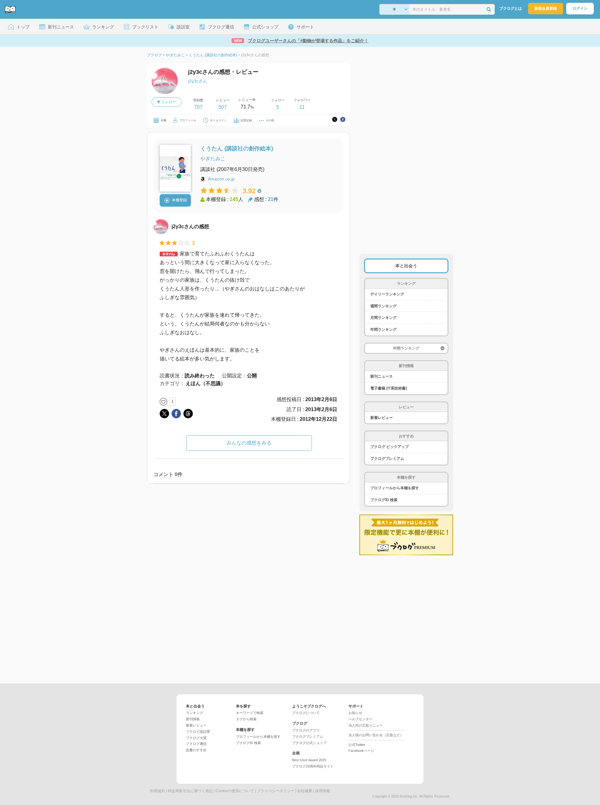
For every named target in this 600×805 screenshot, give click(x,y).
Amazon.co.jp (221, 178)
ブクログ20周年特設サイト (313, 766)
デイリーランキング (387, 294)
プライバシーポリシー (275, 791)
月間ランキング (383, 317)
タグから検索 (246, 719)
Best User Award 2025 (309, 760)
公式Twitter (356, 745)
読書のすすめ (196, 750)
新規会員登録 (545, 8)
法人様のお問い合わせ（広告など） (375, 735)
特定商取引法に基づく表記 (190, 791)
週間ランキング (383, 306)
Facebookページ (361, 750)
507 (222, 107)
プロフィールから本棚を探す (394, 488)
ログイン (580, 8)
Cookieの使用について (235, 791)
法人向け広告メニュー (365, 725)
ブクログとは (510, 8)
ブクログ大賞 (196, 738)
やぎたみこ (212, 158)
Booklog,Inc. (409, 796)
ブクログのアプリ (306, 730)
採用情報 (322, 791)
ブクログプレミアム (387, 458)
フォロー (168, 102)
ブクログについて (306, 713)
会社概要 (304, 791)
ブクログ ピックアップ (389, 447)
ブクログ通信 (196, 744)
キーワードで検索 (249, 713)
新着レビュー (381, 417)
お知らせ (355, 713)
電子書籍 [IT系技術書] (388, 388)
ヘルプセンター (360, 719)
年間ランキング (383, 329)
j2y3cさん (197, 80)
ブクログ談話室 (198, 731)
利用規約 (157, 791)
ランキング (194, 713)
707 (198, 107)
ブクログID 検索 (384, 500)
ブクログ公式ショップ (309, 743)
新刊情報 (193, 719)
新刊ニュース (381, 376)
